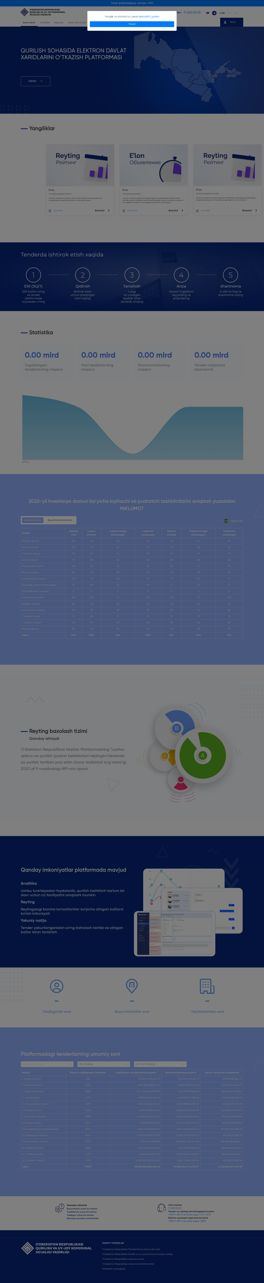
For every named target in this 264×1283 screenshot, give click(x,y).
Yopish (132, 24)
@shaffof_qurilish (149, 16)
